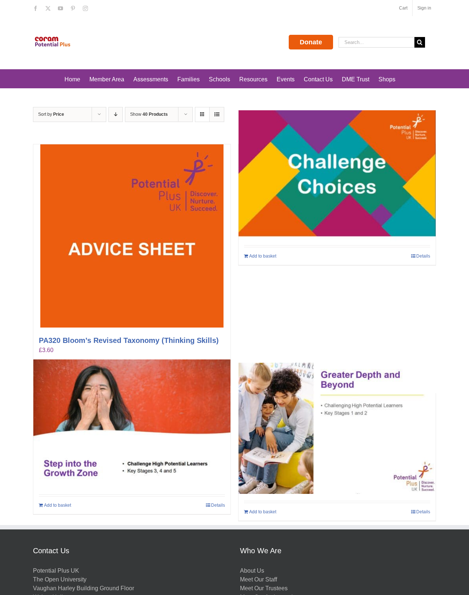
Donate (311, 42)
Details (423, 256)
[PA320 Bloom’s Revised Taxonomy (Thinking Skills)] (131, 236)
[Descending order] (115, 114)
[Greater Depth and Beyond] (337, 428)
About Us (252, 571)
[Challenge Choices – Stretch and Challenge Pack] (337, 175)
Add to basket (262, 256)
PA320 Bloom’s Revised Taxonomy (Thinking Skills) (129, 340)
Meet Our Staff (258, 579)
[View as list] (217, 114)
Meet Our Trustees (264, 588)
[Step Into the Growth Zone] (131, 425)
